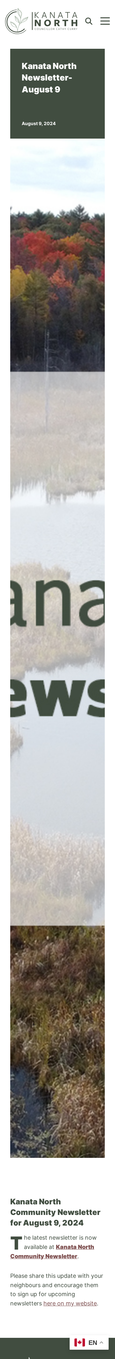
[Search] (88, 21)
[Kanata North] (41, 21)
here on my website (70, 1303)
